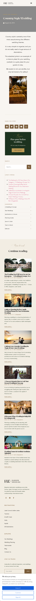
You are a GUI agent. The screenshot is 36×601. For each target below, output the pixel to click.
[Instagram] (6, 497)
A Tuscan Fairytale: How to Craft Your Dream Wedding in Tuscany (18, 196)
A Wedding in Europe (18, 207)
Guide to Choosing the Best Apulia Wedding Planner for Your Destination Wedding (18, 186)
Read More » (8, 289)
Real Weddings (18, 210)
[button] (31, 3)
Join (28, 571)
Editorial (18, 228)
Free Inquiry (18, 150)
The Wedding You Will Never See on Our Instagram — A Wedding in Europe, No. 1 (19, 181)
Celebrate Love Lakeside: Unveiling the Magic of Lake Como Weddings (18, 191)
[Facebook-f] (13, 497)
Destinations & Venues (18, 214)
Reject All (18, 597)
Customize (18, 593)
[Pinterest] (9, 497)
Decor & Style (18, 221)
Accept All (18, 588)
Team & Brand (18, 225)
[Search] (29, 167)
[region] (18, 587)
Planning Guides (18, 218)
